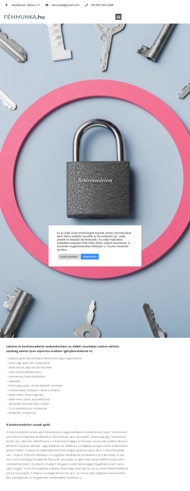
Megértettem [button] (89, 256)
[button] (118, 17)
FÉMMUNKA (24, 17)
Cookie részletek (69, 256)
